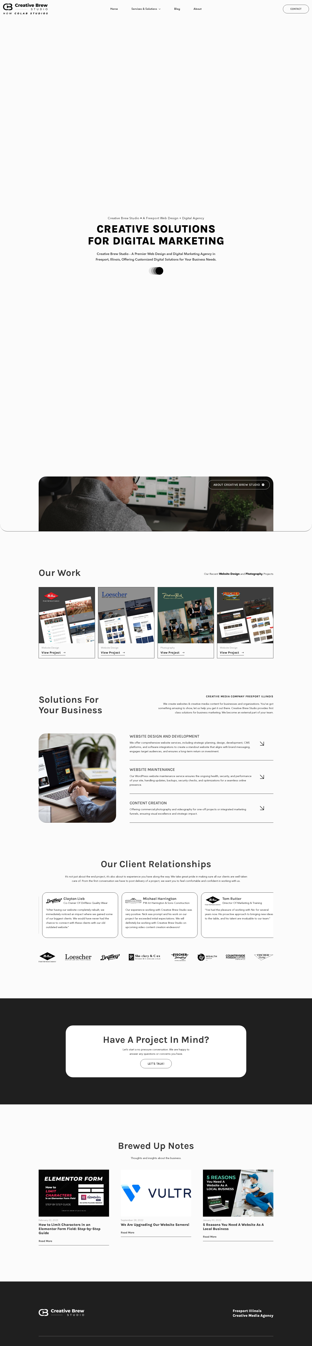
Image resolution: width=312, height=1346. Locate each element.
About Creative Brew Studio (236, 484)
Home (114, 9)
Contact (296, 8)
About (198, 9)
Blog (177, 9)
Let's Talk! (156, 1063)
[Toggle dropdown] (160, 9)
